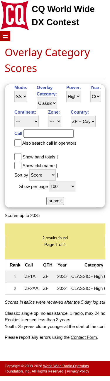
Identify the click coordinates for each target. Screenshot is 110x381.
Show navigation (5, 36)
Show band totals (39, 156)
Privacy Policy (78, 371)
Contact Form (84, 337)
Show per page (33, 186)
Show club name (39, 165)
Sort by (21, 174)
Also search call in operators (49, 143)
